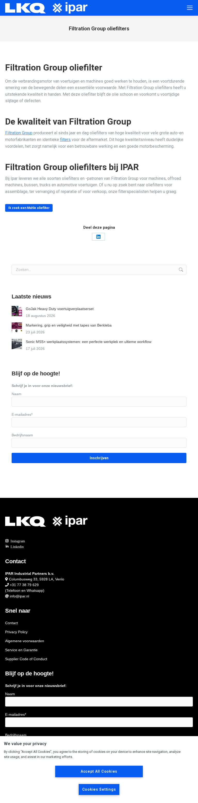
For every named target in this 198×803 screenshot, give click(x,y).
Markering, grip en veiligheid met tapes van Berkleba (69, 325)
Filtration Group (18, 132)
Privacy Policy (16, 632)
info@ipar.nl (19, 596)
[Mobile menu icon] (190, 8)
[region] (99, 769)
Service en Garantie (21, 650)
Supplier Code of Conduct (26, 659)
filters (65, 139)
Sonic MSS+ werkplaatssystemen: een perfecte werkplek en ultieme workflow (88, 342)
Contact (11, 623)
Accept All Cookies (99, 771)
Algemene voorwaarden (24, 641)
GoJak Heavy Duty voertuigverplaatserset (60, 309)
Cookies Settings (99, 789)
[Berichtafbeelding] (17, 311)
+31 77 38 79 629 (24, 585)
